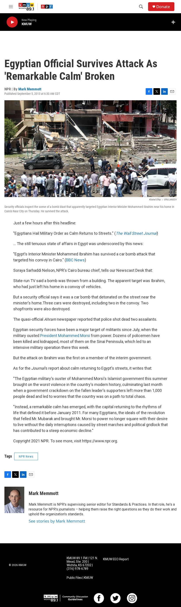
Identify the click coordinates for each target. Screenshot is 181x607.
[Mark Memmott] (14, 500)
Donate (163, 6)
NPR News (26, 456)
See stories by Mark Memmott (57, 521)
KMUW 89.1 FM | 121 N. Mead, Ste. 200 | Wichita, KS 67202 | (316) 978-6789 (82, 563)
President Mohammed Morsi (65, 335)
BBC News (75, 260)
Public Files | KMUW (80, 577)
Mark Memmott (29, 89)
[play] (12, 22)
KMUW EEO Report (116, 559)
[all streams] (174, 22)
